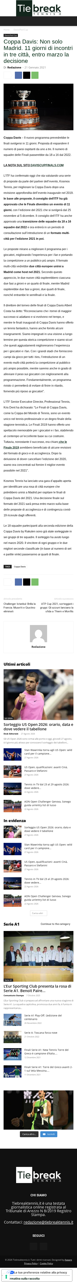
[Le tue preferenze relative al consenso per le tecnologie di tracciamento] (6, 1276)
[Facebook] (18, 75)
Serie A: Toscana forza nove (40, 1032)
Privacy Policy (31, 1263)
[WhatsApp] (34, 75)
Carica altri (37, 913)
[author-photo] (38, 642)
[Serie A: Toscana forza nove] (12, 1037)
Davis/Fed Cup (21, 29)
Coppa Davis (20, 566)
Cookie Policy (46, 1263)
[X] (26, 75)
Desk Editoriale (11, 733)
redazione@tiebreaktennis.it (48, 1222)
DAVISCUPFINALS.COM (47, 165)
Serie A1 (8, 980)
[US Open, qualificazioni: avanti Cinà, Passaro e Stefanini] (12, 771)
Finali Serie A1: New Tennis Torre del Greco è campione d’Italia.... (46, 1051)
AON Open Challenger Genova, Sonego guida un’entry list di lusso (47, 803)
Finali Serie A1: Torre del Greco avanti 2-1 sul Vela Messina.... (48, 1068)
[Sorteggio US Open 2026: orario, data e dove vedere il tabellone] (38, 694)
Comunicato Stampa (14, 995)
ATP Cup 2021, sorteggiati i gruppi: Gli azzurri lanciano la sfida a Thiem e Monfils (56, 607)
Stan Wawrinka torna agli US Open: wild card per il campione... (48, 751)
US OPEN (9, 718)
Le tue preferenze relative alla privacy (40, 1272)
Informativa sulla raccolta (22, 1278)
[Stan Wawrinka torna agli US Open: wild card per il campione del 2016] (12, 754)
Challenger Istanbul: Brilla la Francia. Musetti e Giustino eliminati (20, 607)
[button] (6, 21)
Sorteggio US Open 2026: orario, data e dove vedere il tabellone (38, 726)
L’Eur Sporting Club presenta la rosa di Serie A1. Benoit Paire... (37, 988)
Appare (68, 1259)
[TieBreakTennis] (38, 8)
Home (7, 29)
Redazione (14, 67)
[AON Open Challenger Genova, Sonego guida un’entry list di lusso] (12, 806)
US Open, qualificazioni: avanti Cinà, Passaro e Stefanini (46, 768)
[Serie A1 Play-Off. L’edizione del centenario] (12, 1020)
